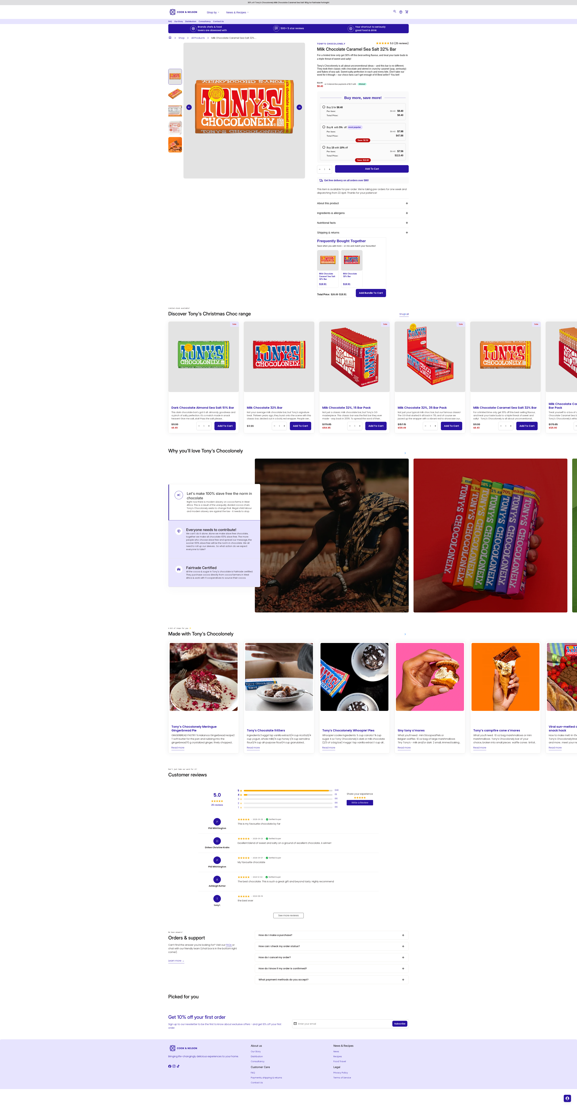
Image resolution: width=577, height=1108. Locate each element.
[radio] (362, 112)
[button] (189, 107)
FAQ (170, 21)
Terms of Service (342, 1077)
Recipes (337, 1056)
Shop (182, 38)
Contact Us (218, 21)
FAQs (229, 945)
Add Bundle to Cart (371, 293)
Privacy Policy (340, 1072)
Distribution (190, 21)
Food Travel (339, 1061)
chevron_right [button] (405, 314)
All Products (198, 38)
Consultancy (205, 21)
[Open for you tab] (567, 1098)
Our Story (178, 21)
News (336, 1051)
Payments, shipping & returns (266, 1077)
